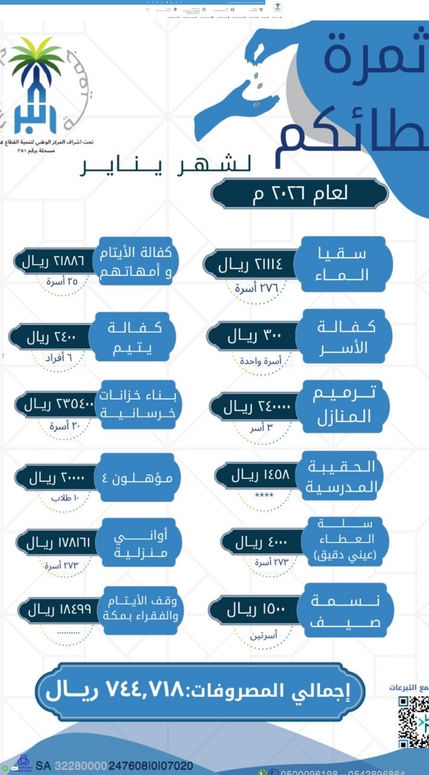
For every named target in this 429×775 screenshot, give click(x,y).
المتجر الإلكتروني (222, 17)
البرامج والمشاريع (238, 17)
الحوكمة (264, 17)
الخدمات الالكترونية (189, 17)
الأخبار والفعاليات (172, 17)
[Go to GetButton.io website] (5, 772)
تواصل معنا (252, 17)
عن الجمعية (276, 17)
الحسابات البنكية (205, 17)
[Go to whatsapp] (5, 768)
